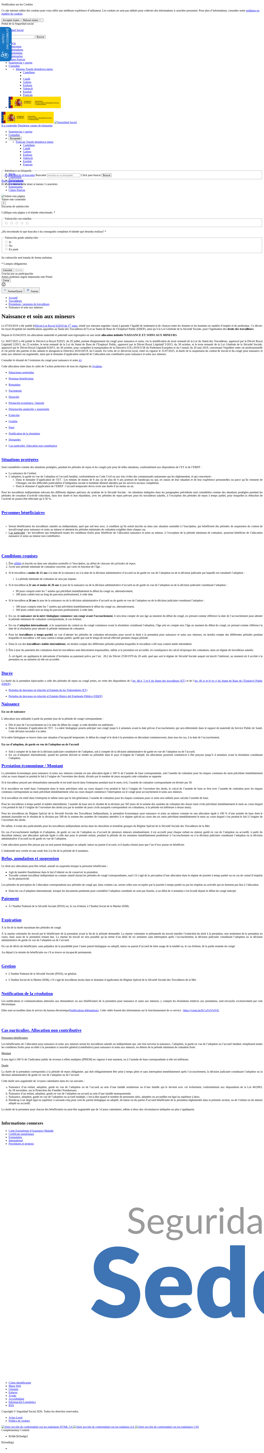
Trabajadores (16, 49)
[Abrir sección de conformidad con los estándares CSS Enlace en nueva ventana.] (167, 1426)
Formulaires (15, 1137)
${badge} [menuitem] (18, 1436)
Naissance (10, 704)
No (10, 245)
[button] (132, 198)
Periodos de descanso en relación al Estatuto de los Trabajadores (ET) (48, 690)
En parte (13, 249)
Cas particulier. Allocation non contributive (33, 445)
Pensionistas (15, 52)
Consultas (14, 65)
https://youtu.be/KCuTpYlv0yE (201, 1010)
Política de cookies (19, 1420)
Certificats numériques (21, 1133)
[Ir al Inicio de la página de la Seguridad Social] (12, 30)
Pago (11, 427)
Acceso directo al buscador (19, 175)
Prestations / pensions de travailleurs (29, 304)
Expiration (11, 920)
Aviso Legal (15, 1417)
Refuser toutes (30, 20)
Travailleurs (15, 300)
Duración (14, 396)
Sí (10, 242)
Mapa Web (15, 1385)
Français (34, 141)
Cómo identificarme (20, 1382)
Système (97, 366)
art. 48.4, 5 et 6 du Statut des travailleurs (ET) (159, 680)
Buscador (41, 175)
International (16, 1140)
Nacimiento (15, 390)
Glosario (13, 1389)
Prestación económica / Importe (26, 402)
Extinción (14, 415)
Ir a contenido (9, 125)
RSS (11, 1405)
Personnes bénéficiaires (23, 512)
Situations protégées (19, 459)
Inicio (12, 43)
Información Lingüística (22, 1402)
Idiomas (34, 69)
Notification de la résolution (24, 433)
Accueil (13, 297)
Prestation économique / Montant (32, 765)
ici (80, 360)
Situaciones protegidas (21, 372)
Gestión (13, 421)
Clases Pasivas (17, 59)
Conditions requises (19, 555)
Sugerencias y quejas (20, 62)
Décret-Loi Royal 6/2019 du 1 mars (56, 325)
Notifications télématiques (84, 1010)
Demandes (15, 439)
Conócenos (15, 46)
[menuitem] (136, 1448)
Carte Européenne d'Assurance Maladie (31, 1130)
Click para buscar (91, 175)
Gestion (8, 966)
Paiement (10, 898)
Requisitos (14, 384)
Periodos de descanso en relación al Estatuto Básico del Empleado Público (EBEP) (55, 696)
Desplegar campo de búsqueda (35, 125)
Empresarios (16, 56)
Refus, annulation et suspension (30, 858)
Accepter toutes (11, 20)
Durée (7, 673)
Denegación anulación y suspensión (29, 409)
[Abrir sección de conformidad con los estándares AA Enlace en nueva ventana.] (104, 1426)
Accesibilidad (16, 1398)
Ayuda (12, 1395)
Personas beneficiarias (21, 378)
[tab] (12, 290)
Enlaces (13, 1392)
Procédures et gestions (21, 1143)
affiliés (18, 563)
